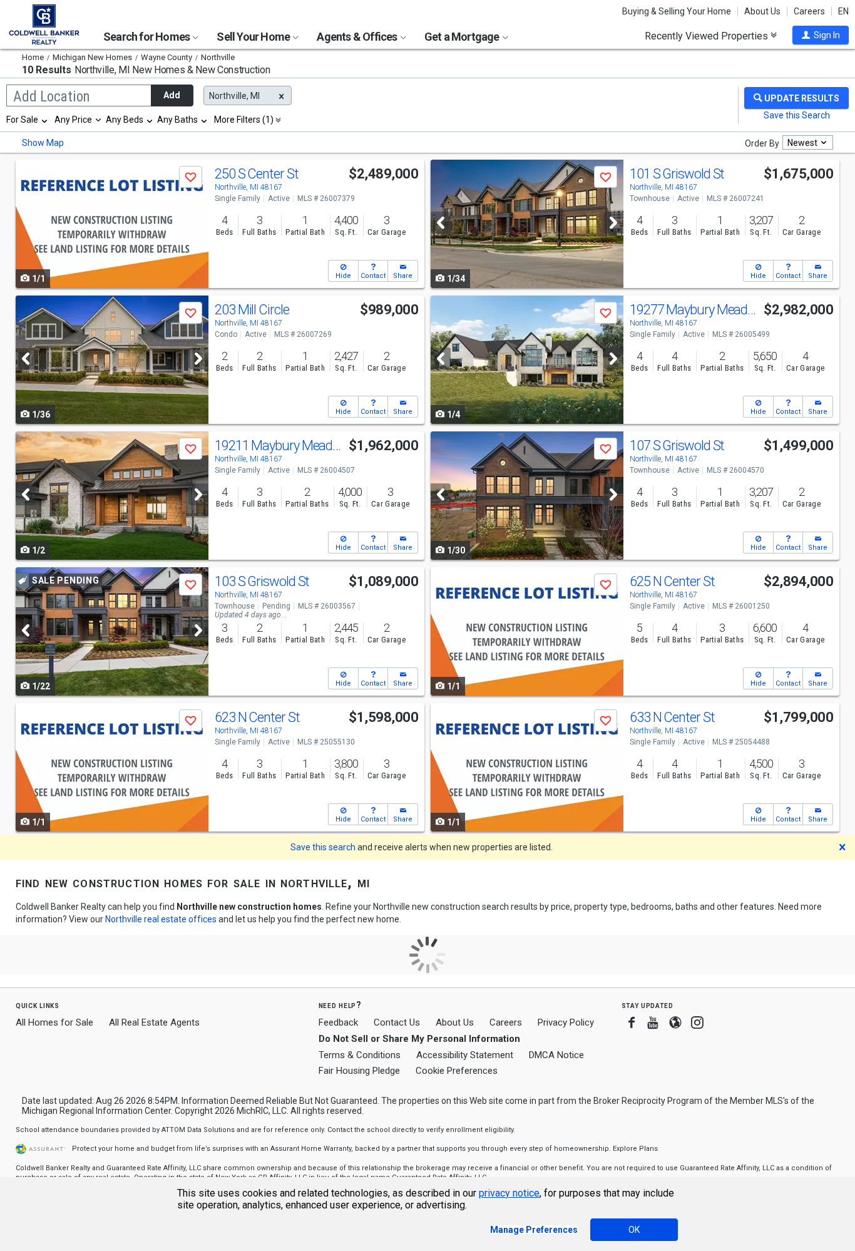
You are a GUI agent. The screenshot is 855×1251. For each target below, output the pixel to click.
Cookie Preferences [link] (457, 1070)
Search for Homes (147, 36)
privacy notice (509, 1193)
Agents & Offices (358, 36)
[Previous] (441, 223)
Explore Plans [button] (635, 1149)
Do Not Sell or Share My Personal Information (419, 1038)
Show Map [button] (43, 143)
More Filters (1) (244, 119)
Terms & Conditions (360, 1055)
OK (634, 1230)
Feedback (338, 1022)
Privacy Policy (566, 1022)
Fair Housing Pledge (359, 1070)
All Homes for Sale (54, 1022)
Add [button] (171, 95)
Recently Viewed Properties (708, 35)
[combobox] (27, 119)
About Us (762, 11)
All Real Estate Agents (154, 1022)
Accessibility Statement (464, 1055)
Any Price (73, 119)
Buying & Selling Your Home (676, 11)
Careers (809, 11)
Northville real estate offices (161, 919)
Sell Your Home (254, 36)
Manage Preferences (534, 1229)
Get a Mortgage (462, 36)
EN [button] (843, 11)
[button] (820, 35)
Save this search (323, 847)
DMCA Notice (556, 1055)
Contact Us (397, 1022)
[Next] (613, 223)
